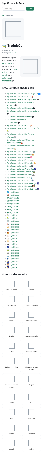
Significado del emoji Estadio (19, 117)
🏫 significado (13, 232)
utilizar (5, 72)
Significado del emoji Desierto (20, 108)
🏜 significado (13, 203)
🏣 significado (13, 224)
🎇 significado (13, 264)
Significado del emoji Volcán (19, 96)
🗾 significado (13, 192)
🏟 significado (13, 209)
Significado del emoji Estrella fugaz (22, 183)
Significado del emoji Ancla (18, 177)
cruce (4, 63)
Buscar (30, 9)
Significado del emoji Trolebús (20, 171)
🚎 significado (13, 250)
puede (14, 69)
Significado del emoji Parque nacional (23, 111)
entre (10, 63)
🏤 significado (13, 227)
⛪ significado (13, 238)
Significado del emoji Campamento (22, 99)
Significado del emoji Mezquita (20, 163)
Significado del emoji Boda (18, 157)
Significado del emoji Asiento (19, 180)
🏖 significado (13, 200)
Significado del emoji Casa (18, 125)
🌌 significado (13, 247)
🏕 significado (13, 198)
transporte (7, 81)
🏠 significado (13, 215)
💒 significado (13, 235)
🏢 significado (13, 221)
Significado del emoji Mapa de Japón (22, 93)
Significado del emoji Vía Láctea (20, 169)
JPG (15, 53)
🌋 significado (13, 195)
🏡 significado (13, 218)
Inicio (4, 15)
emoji (4, 75)
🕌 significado (13, 241)
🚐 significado (13, 253)
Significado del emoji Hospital (20, 151)
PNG (11, 53)
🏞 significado (13, 206)
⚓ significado (13, 256)
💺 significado (13, 258)
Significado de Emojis (14, 3)
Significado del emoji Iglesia (19, 160)
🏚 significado (13, 212)
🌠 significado (13, 261)
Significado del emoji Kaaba (19, 166)
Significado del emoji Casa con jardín (23, 128)
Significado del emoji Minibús (19, 174)
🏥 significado (13, 229)
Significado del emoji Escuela (19, 154)
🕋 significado (13, 244)
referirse (6, 78)
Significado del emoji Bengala (19, 186)
